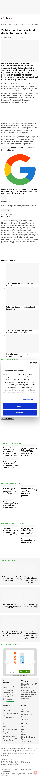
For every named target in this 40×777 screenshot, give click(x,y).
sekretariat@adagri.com (9, 764)
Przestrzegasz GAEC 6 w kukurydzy (10, 739)
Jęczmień (24, 709)
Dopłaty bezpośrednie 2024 (10, 732)
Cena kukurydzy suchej (8, 686)
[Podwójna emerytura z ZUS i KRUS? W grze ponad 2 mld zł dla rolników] (11, 459)
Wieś (4, 723)
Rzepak (24, 717)
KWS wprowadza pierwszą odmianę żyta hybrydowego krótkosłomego (10, 490)
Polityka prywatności (18, 774)
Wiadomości (5, 769)
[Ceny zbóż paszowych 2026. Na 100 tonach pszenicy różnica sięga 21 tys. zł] (11, 526)
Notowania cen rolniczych (8, 681)
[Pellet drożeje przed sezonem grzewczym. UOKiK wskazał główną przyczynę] (8, 499)
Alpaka (23, 726)
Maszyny (24, 681)
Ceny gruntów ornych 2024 (10, 714)
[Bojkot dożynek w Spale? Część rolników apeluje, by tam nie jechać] (28, 525)
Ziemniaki (24, 719)
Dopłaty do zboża (9, 736)
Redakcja (5, 776)
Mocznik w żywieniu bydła (28, 738)
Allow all (20, 406)
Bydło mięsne (26, 732)
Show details (28, 399)
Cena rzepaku (8, 699)
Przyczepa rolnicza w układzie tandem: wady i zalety (28, 696)
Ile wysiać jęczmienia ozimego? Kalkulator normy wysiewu (29, 540)
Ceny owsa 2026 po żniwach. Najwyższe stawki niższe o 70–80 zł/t (12, 606)
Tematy (14, 769)
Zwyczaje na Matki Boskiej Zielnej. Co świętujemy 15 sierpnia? (12, 633)
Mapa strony (6, 771)
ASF (22, 729)
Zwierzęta (25, 723)
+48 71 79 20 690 (10, 763)
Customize (19, 413)
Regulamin (5, 774)
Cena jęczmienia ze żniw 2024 (9, 709)
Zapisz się (5, 210)
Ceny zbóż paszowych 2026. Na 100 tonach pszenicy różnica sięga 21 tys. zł (10, 532)
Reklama (30, 774)
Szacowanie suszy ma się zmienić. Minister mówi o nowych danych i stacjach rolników (10, 451)
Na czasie (6, 705)
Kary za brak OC (8, 718)
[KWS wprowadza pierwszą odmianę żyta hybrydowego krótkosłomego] (7, 485)
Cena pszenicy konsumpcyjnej (8, 691)
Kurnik (23, 734)
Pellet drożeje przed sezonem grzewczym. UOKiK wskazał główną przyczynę (11, 504)
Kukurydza (25, 711)
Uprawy (24, 705)
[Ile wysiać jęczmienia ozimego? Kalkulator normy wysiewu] (29, 536)
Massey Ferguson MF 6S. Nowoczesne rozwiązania (29, 685)
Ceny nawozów (8, 702)
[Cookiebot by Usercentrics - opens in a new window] (28, 362)
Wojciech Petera (18, 37)
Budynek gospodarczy (10, 729)
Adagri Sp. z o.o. (31, 748)
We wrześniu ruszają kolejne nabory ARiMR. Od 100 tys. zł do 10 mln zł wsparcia (29, 451)
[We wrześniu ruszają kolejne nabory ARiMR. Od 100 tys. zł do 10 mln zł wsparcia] (29, 446)
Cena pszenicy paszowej (8, 695)
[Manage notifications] (35, 772)
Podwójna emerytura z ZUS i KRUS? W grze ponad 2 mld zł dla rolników (10, 464)
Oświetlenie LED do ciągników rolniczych (28, 691)
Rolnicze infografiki (25, 769)
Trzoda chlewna (26, 741)
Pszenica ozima (26, 714)
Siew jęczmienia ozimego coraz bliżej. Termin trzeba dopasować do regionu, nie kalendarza (29, 492)
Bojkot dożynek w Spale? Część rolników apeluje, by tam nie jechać (29, 530)
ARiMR (5, 726)
